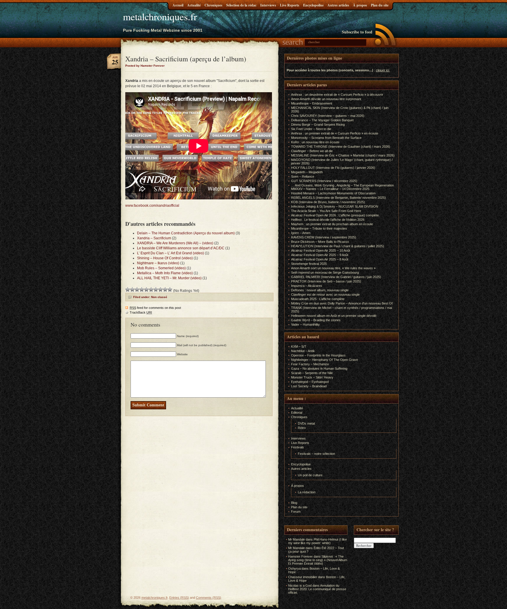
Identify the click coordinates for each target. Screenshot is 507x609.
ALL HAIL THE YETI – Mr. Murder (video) (169, 278)
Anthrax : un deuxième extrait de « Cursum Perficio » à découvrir (337, 94)
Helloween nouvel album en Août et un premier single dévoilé (333, 315)
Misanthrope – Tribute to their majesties (319, 228)
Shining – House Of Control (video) (165, 258)
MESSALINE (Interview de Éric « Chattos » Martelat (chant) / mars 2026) (343, 155)
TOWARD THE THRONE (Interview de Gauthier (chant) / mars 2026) (340, 146)
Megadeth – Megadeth (307, 172)
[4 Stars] (141, 289)
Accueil (178, 5)
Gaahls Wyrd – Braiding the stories (316, 320)
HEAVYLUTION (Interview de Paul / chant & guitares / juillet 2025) (337, 246)
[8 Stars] (160, 289)
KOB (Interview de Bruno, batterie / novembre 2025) (328, 202)
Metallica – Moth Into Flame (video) (165, 273)
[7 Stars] (155, 289)
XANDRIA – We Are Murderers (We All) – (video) (175, 243)
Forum (295, 511)
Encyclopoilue (313, 5)
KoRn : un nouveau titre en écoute (315, 142)
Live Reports (289, 5)
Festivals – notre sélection (316, 453)
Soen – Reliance (302, 176)
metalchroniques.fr (160, 16)
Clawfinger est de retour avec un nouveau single (325, 294)
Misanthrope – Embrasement (311, 103)
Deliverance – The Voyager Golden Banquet (322, 120)
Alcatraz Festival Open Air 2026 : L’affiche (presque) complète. (335, 215)
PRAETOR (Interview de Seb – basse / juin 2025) (326, 281)
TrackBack (141, 312)
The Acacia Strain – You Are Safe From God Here (326, 211)
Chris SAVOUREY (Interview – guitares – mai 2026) (327, 115)
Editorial (296, 412)
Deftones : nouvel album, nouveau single (320, 290)
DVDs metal (306, 423)
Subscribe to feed (357, 32)
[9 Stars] (165, 289)
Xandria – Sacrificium (154, 238)
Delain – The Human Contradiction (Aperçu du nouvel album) (186, 233)
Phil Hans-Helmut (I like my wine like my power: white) (317, 541)
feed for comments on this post (155, 307)
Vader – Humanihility (305, 324)
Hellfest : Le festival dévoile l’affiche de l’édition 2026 (327, 219)
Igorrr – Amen (300, 233)
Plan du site (379, 5)
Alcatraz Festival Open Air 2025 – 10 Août (320, 250)
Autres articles (338, 5)
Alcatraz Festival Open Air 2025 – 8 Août (319, 259)
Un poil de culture (310, 475)
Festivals (297, 447)
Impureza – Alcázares (306, 285)
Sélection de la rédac (241, 5)
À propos (360, 5)
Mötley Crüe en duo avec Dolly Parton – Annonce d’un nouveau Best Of (342, 303)
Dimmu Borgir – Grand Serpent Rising (318, 124)
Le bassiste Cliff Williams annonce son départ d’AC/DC (180, 248)
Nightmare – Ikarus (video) (158, 263)
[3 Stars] (137, 289)
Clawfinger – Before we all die (312, 151)
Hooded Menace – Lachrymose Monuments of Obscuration (333, 193)
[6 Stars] (151, 289)
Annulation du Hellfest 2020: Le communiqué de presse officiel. (317, 589)
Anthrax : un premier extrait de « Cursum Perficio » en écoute (334, 133)
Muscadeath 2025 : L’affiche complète (317, 299)
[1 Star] (127, 289)
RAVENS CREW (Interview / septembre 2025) (323, 237)
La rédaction (306, 492)
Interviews (268, 5)
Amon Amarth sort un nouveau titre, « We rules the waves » (333, 268)
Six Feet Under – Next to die (311, 129)
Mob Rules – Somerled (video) (161, 268)
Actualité (194, 5)
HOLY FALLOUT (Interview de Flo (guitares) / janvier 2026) (333, 167)
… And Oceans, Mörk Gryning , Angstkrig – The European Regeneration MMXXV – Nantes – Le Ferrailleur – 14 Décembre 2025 (342, 187)
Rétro (302, 428)
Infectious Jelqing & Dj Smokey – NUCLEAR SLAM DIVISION (334, 206)
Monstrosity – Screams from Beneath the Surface (326, 137)
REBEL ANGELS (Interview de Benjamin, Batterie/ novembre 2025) (338, 197)
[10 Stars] (170, 289)
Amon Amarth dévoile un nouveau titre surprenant (326, 99)
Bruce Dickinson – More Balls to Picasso (320, 241)
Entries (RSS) (179, 597)
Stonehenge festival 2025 (309, 263)
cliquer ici (382, 70)
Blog (294, 502)
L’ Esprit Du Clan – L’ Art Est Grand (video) (170, 253)
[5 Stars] (146, 289)
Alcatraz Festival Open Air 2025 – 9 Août (319, 255)
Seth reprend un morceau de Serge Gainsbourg (325, 272)
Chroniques (213, 5)
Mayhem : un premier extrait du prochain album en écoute (332, 224)
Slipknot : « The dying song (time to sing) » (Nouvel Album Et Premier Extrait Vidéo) (317, 560)
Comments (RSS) (208, 597)
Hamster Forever (300, 556)
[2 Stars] (132, 289)
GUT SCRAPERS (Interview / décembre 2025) (324, 181)
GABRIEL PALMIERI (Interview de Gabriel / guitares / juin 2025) (336, 277)
